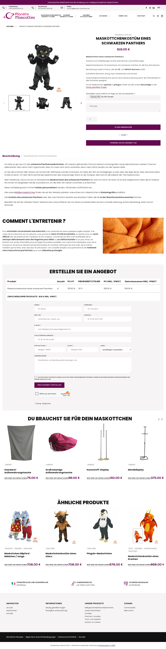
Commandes (129, 607)
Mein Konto (129, 610)
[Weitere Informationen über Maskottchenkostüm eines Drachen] (144, 526)
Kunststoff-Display (98, 469)
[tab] (12, 156)
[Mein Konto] (158, 16)
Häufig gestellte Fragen (55, 607)
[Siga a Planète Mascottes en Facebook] (146, 7)
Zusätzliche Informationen (40, 156)
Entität (37, 315)
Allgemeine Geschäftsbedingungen (41, 637)
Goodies (88, 613)
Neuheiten (8, 548)
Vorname (88, 305)
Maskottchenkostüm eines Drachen (143, 558)
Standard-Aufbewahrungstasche (17, 471)
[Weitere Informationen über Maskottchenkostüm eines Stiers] (62, 526)
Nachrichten (11, 610)
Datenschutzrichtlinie (67, 637)
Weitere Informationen (15, 478)
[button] (81, 103)
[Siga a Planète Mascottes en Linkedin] (153, 7)
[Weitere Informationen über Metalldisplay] (144, 442)
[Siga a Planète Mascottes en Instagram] (149, 7)
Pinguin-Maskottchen (99, 553)
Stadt (70, 346)
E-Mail (37, 325)
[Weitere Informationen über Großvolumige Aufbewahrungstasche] (62, 442)
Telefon (88, 315)
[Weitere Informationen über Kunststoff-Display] (103, 442)
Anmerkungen (40, 356)
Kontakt (9, 613)
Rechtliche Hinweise (14, 637)
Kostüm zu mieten (92, 622)
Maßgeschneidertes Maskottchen (99, 607)
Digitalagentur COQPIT (107, 645)
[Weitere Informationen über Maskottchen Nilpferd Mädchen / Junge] (21, 526)
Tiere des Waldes (150, 548)
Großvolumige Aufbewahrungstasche (59, 471)
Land (102, 346)
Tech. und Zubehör (93, 619)
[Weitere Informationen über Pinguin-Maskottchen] (103, 526)
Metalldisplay (136, 469)
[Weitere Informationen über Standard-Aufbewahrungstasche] (21, 442)
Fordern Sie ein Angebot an (123, 143)
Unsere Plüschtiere (92, 610)
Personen (18, 548)
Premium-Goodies (92, 616)
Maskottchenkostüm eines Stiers (61, 555)
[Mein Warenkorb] (162, 16)
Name (37, 305)
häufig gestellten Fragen (96, 87)
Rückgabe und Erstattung (56, 610)
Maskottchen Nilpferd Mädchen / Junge (16, 555)
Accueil (10, 26)
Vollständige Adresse (44, 335)
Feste (131, 548)
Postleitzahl (40, 346)
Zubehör (8, 464)
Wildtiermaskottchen (25, 192)
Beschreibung (11, 156)
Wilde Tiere (28, 548)
